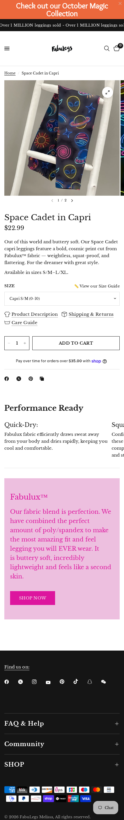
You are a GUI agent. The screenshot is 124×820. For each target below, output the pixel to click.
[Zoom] (107, 92)
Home (10, 73)
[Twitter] (24, 681)
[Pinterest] (32, 378)
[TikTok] (80, 681)
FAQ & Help (24, 723)
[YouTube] (52, 682)
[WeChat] (107, 681)
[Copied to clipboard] (43, 378)
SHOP (14, 764)
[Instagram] (38, 681)
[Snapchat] (93, 681)
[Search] (107, 48)
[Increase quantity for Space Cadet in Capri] (24, 343)
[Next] (72, 201)
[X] (19, 378)
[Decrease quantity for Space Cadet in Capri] (9, 343)
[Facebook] (7, 378)
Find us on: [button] (16, 666)
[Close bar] (120, 3)
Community (24, 744)
